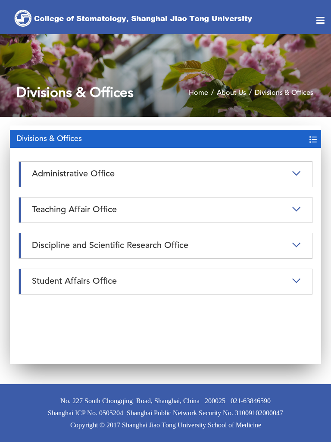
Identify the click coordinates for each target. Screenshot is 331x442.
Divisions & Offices (284, 93)
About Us (231, 93)
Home (198, 93)
